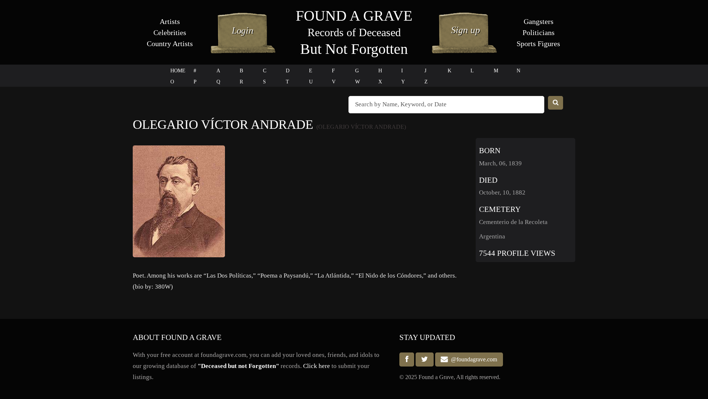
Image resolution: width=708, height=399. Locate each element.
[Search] (555, 103)
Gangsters (538, 21)
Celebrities (169, 32)
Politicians (539, 32)
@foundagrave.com (472, 360)
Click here (316, 365)
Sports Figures (538, 43)
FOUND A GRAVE (354, 15)
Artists (170, 21)
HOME (177, 70)
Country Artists (170, 43)
